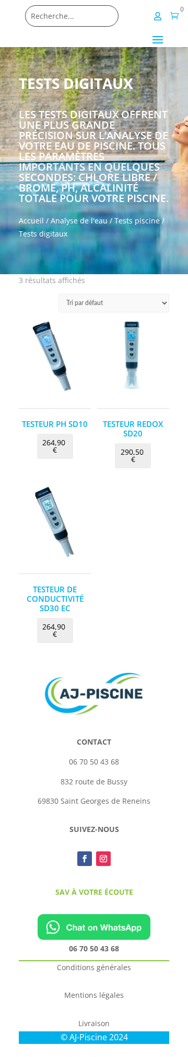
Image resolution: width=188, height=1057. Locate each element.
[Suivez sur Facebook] (84, 858)
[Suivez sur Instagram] (103, 858)
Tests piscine (137, 221)
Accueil (31, 221)
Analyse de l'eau (79, 221)
